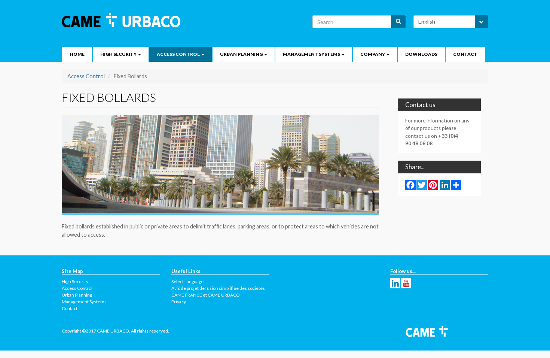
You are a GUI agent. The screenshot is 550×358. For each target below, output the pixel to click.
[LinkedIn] (445, 184)
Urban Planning (241, 54)
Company (373, 54)
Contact (465, 54)
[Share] (456, 184)
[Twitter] (421, 184)
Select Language (187, 281)
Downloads (421, 54)
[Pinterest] (433, 184)
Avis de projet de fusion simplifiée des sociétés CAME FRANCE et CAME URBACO (218, 291)
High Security (75, 281)
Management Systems (312, 54)
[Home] (124, 20)
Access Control (179, 54)
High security (118, 54)
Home (77, 54)
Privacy (178, 301)
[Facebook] (410, 184)
